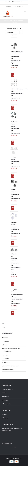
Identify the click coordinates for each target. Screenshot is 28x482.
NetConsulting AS (18, 458)
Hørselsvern (6, 362)
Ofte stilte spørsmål (8, 389)
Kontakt (5, 393)
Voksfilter (6, 358)
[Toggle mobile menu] (25, 11)
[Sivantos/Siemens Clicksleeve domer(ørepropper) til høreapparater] (14, 290)
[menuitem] (8, 6)
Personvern (6, 400)
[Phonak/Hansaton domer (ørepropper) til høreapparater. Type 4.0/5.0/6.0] (14, 45)
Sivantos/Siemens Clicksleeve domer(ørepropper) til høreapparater (17, 299)
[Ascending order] (20, 28)
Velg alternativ (13, 74)
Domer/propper (7, 351)
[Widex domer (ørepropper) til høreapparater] (14, 183)
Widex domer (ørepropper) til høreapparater (15, 194)
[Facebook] (12, 447)
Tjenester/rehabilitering (8, 369)
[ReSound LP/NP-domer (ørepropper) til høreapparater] (14, 216)
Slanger (6, 355)
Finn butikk (5, 418)
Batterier (5, 344)
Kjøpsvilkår (6, 396)
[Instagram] (15, 447)
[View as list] (15, 36)
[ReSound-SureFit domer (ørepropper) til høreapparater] (14, 115)
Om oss (5, 414)
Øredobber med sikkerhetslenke (11, 366)
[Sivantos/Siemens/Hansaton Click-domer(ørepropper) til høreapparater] (14, 82)
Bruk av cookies (7, 403)
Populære (5, 337)
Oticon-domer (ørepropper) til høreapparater (15, 161)
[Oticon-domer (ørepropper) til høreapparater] (14, 150)
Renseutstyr (6, 341)
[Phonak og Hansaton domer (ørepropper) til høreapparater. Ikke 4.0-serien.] (14, 249)
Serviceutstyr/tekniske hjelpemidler (11, 348)
